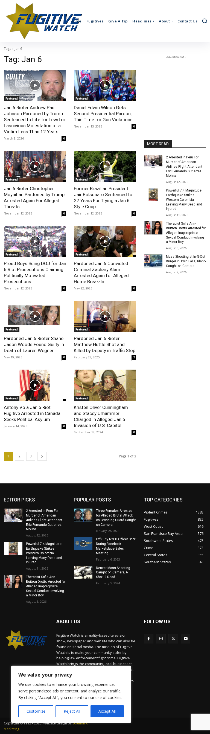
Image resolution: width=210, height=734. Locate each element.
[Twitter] (173, 638)
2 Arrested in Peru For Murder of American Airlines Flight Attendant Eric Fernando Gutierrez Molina (184, 166)
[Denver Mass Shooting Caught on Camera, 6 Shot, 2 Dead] (83, 572)
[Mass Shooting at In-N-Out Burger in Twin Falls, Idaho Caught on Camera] (153, 261)
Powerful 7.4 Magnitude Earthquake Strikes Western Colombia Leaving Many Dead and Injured (184, 199)
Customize (36, 711)
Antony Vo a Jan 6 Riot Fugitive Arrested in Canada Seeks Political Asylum (32, 413)
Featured (11, 98)
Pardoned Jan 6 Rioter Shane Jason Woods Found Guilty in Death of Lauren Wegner (34, 344)
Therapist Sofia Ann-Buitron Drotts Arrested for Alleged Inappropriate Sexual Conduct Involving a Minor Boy (186, 233)
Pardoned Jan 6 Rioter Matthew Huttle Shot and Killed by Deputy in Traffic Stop (104, 344)
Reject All (72, 711)
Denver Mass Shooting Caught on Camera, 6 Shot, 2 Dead (113, 572)
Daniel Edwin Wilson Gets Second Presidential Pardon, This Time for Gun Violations (103, 113)
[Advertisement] (175, 87)
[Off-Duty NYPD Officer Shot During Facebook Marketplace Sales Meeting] (83, 543)
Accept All (107, 711)
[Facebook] (148, 638)
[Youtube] (185, 638)
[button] (204, 21)
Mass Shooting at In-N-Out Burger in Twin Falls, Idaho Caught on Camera (186, 261)
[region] (71, 694)
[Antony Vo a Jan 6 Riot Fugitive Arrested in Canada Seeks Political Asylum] (35, 385)
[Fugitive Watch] (28, 21)
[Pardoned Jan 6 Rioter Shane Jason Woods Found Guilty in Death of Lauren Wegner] (35, 316)
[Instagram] (161, 638)
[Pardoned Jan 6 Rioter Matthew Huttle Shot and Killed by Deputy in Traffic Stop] (105, 316)
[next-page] (42, 456)
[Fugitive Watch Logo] (26, 639)
